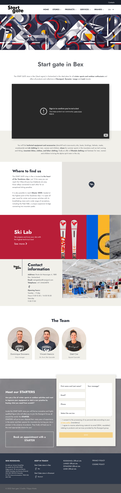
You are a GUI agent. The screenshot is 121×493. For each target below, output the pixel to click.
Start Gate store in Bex (42, 465)
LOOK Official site (69, 469)
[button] (91, 184)
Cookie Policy (98, 464)
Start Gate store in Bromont (44, 473)
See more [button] (19, 244)
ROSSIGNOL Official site (72, 460)
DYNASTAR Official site (71, 466)
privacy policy (66, 422)
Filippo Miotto (32, 488)
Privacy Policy (98, 460)
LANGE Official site (70, 463)
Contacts (111, 2)
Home (46, 9)
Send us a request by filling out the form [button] (28, 447)
